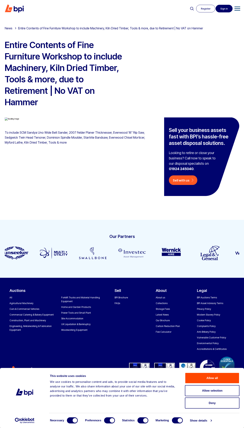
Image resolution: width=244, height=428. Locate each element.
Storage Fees (163, 309)
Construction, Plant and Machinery (28, 320)
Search (192, 9)
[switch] (109, 420)
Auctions (18, 290)
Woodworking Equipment (74, 329)
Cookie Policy (204, 320)
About (161, 290)
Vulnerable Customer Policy (211, 337)
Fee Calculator (163, 331)
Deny (212, 403)
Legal (202, 290)
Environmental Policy (208, 343)
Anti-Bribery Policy (206, 331)
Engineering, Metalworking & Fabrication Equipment (31, 328)
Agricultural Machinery (21, 303)
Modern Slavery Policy (208, 314)
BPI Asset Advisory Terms (210, 303)
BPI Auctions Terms (207, 297)
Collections (162, 303)
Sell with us (181, 180)
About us (160, 297)
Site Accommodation (72, 318)
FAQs (117, 303)
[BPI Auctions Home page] (14, 8)
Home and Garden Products (76, 307)
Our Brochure (163, 320)
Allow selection (212, 390)
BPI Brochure (121, 297)
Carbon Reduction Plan (168, 326)
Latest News (162, 314)
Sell (118, 290)
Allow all (212, 378)
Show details (198, 420)
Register (205, 8)
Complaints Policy (206, 326)
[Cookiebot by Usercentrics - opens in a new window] (24, 420)
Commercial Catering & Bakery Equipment (32, 314)
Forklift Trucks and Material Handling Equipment (80, 299)
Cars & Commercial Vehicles (24, 309)
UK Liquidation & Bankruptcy (76, 324)
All (11, 297)
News (8, 28)
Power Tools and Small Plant (76, 312)
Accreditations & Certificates (212, 349)
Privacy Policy (204, 309)
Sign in (224, 8)
